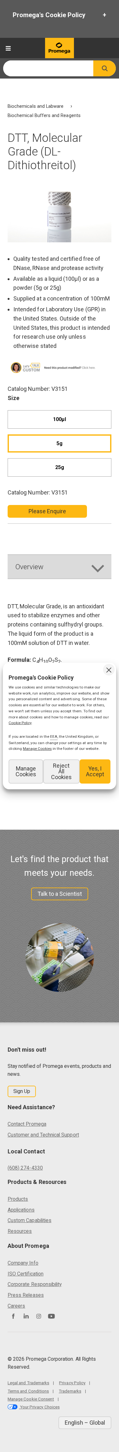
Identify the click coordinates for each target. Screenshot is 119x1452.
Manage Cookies (26, 771)
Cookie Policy (20, 723)
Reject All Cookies (61, 771)
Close (109, 669)
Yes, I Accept (95, 771)
